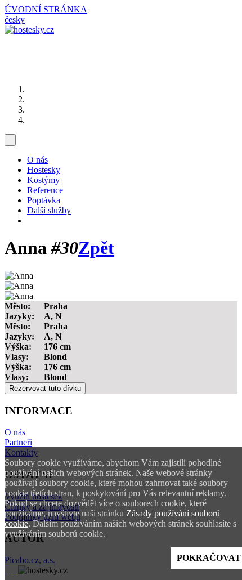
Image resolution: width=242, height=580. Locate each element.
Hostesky (43, 170)
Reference (45, 190)
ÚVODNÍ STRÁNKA (46, 9)
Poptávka (43, 200)
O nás (37, 159)
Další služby (49, 210)
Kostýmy (43, 180)
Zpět (96, 248)
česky (15, 19)
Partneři (18, 442)
